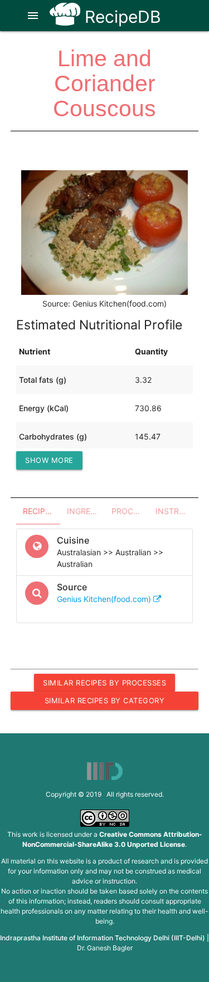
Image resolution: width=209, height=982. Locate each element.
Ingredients (85, 511)
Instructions (174, 511)
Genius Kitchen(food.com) (105, 599)
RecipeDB (120, 17)
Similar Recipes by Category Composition (105, 702)
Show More (49, 460)
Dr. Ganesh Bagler (105, 948)
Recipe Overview (41, 511)
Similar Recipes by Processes (104, 682)
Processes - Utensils (130, 511)
